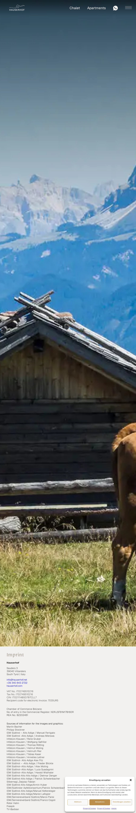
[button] (130, 780)
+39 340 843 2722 (17, 682)
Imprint (113, 808)
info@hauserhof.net (17, 679)
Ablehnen (77, 802)
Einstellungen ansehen (122, 802)
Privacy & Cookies (89, 808)
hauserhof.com (14, 685)
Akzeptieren (99, 802)
